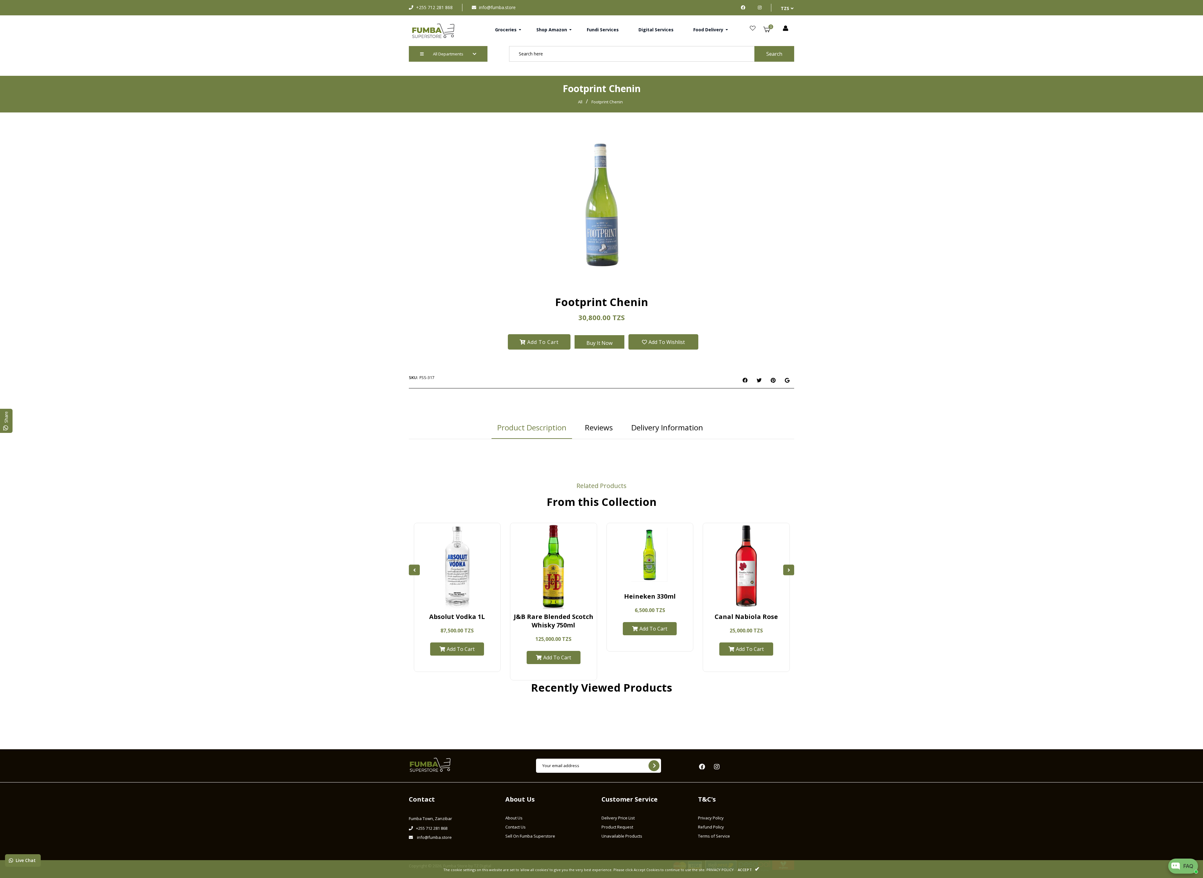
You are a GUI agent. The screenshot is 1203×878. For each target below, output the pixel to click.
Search (774, 53)
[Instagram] (760, 7)
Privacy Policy (711, 818)
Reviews (599, 427)
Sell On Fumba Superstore (530, 836)
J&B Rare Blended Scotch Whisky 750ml (553, 620)
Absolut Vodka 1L (457, 616)
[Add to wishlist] (475, 602)
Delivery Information (667, 427)
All (580, 102)
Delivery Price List (618, 818)
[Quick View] (451, 602)
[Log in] (785, 28)
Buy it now (599, 343)
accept (749, 869)
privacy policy (720, 869)
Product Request (617, 827)
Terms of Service (714, 836)
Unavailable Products (622, 836)
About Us (514, 818)
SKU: (413, 377)
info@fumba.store (497, 7)
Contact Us (515, 827)
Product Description (531, 427)
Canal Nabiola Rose (746, 616)
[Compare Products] (439, 602)
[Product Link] (463, 602)
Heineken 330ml (650, 596)
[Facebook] (744, 7)
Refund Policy (711, 827)
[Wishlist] (753, 28)
